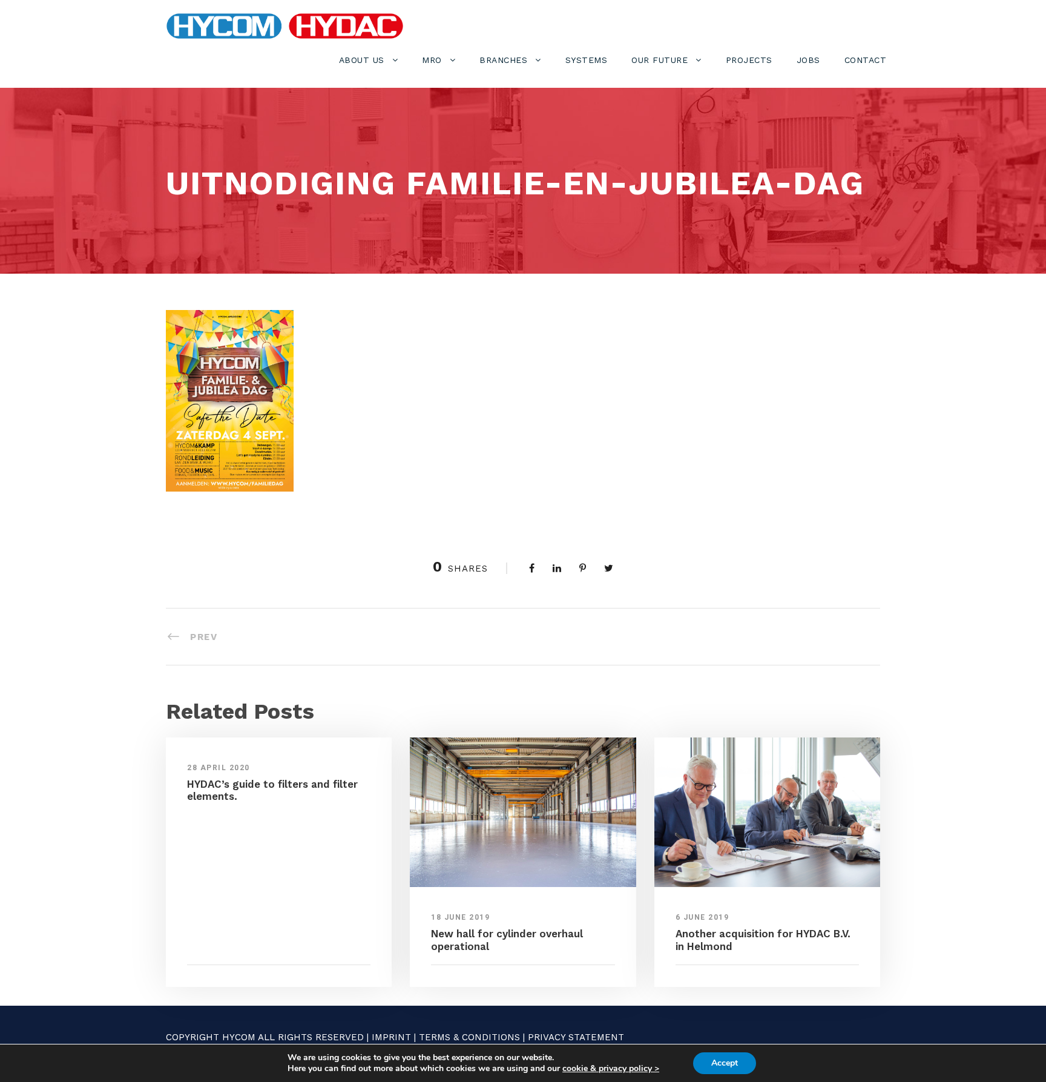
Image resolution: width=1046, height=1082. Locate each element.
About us (361, 60)
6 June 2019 (702, 917)
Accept (724, 1063)
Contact (865, 60)
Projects (749, 60)
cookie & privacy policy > (610, 1068)
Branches (503, 60)
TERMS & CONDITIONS (469, 1037)
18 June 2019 (460, 917)
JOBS (808, 60)
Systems (586, 60)
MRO (432, 60)
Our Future (659, 60)
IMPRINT (391, 1037)
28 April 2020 (218, 768)
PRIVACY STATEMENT (576, 1037)
